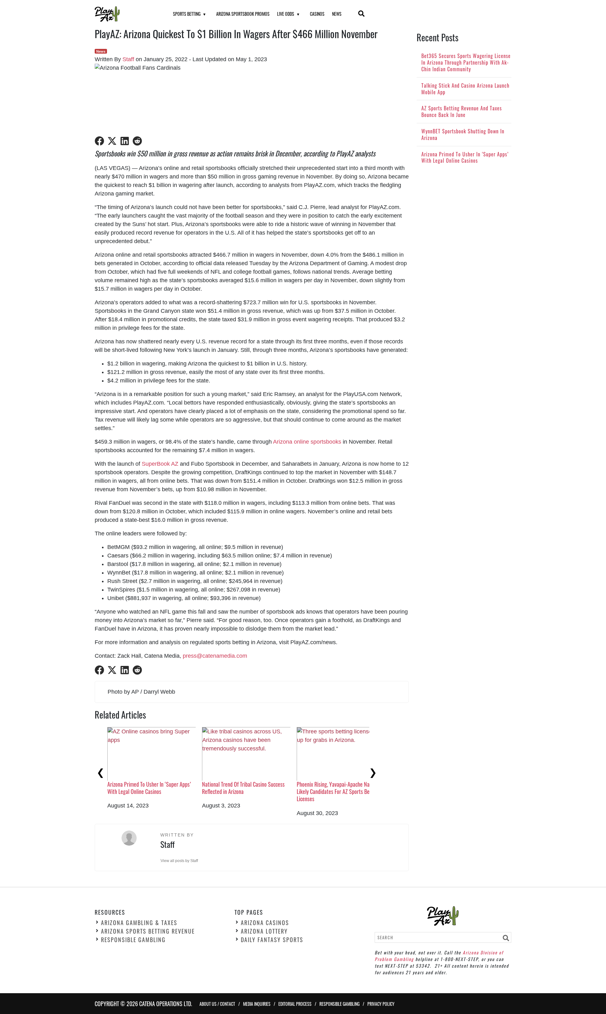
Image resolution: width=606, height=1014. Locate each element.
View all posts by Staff (179, 861)
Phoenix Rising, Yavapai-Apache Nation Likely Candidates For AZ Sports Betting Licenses (338, 791)
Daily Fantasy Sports (272, 939)
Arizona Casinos (265, 922)
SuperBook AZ (160, 464)
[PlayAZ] (126, 14)
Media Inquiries (256, 1003)
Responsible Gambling (133, 939)
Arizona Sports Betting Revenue (148, 931)
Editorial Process (295, 1003)
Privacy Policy (381, 1003)
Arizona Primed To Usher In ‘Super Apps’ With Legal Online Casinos (149, 787)
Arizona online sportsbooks (307, 442)
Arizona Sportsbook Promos (243, 13)
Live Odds (285, 13)
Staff (128, 59)
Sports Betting (186, 13)
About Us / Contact (217, 1003)
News (337, 13)
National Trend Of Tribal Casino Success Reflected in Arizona (243, 787)
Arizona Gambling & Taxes (139, 922)
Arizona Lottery (264, 931)
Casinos (317, 13)
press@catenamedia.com (215, 656)
